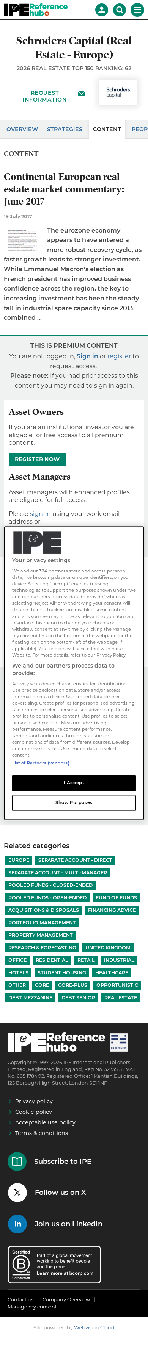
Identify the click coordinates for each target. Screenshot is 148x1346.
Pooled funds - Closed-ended (50, 885)
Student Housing (62, 972)
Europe (18, 860)
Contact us (20, 1299)
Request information (44, 96)
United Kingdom (108, 947)
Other (17, 985)
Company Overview (66, 1299)
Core (42, 985)
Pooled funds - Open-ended (47, 897)
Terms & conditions (41, 1133)
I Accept (74, 782)
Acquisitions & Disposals (43, 910)
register (119, 356)
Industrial (119, 960)
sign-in (40, 513)
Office (17, 960)
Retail (86, 960)
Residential (52, 960)
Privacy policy (34, 1101)
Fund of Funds (116, 897)
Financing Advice (112, 910)
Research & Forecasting (42, 947)
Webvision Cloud (94, 1327)
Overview (22, 129)
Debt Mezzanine (30, 998)
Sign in (87, 356)
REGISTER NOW (37, 459)
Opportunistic (117, 985)
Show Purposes (73, 802)
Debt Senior (78, 998)
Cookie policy (33, 1111)
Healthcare (111, 972)
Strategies (64, 129)
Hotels (18, 972)
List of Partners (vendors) (40, 763)
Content (107, 129)
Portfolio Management (42, 922)
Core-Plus (72, 985)
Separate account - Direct (75, 860)
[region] (74, 673)
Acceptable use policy (45, 1122)
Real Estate (120, 998)
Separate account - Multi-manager (57, 872)
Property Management (40, 935)
